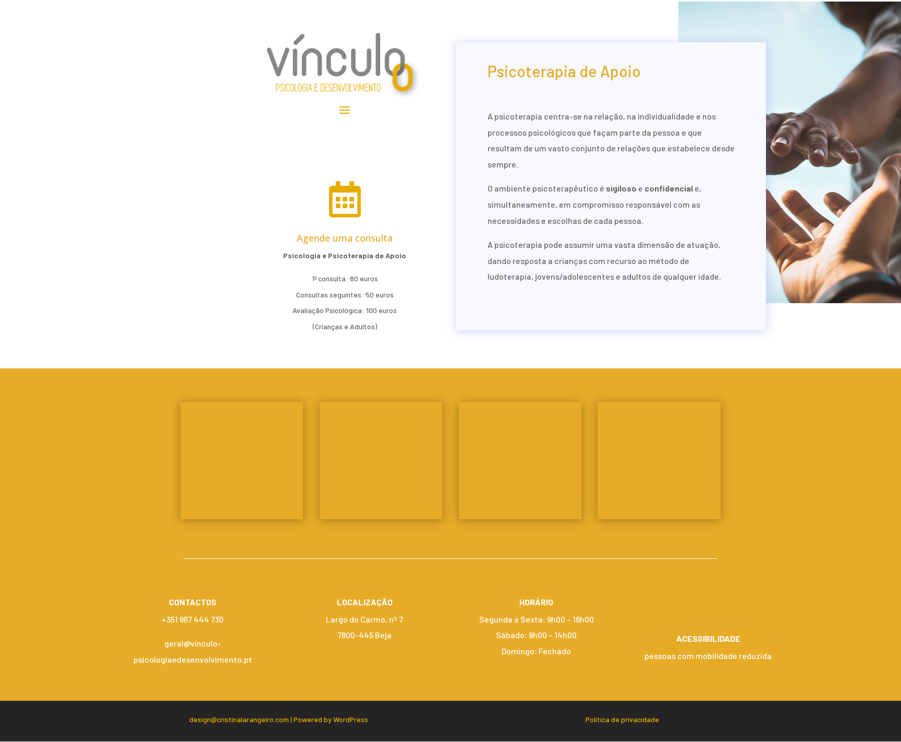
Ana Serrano (381, 456)
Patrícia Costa (519, 456)
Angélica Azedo (242, 456)
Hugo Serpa (659, 456)
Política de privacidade (622, 719)
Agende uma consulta (345, 238)
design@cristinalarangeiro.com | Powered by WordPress (278, 719)
